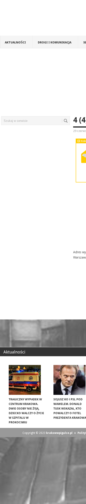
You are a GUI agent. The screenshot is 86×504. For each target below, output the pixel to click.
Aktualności (15, 42)
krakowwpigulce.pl (59, 433)
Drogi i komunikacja (54, 42)
